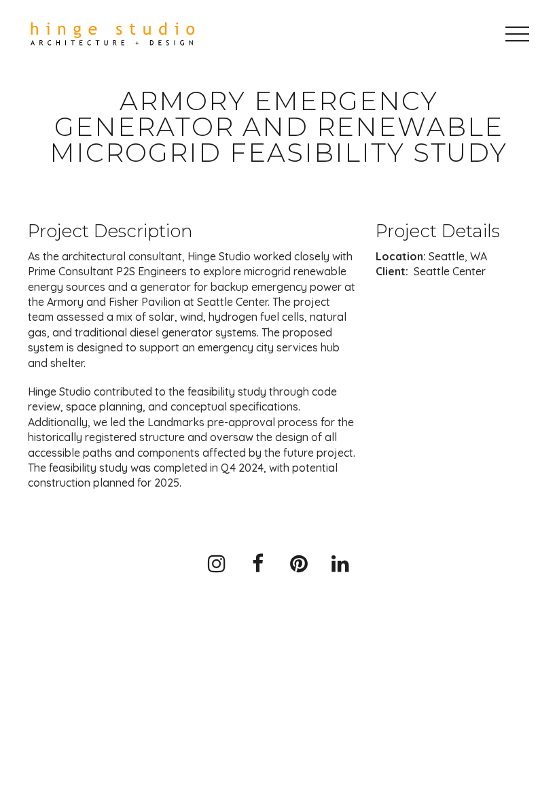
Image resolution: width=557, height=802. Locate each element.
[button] (517, 34)
